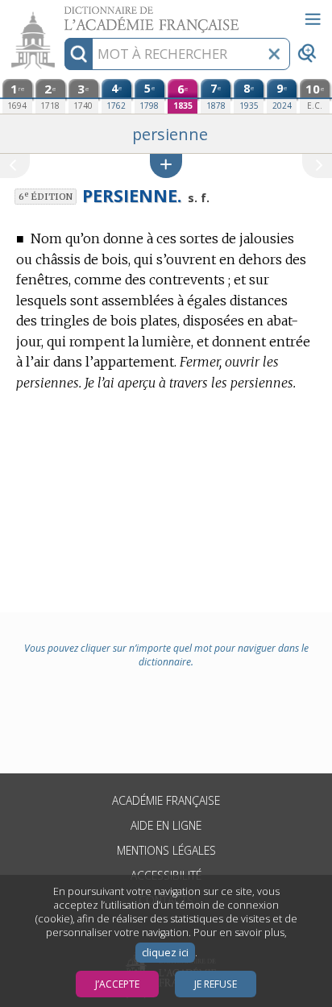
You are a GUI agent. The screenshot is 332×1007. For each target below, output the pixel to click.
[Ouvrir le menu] (312, 19)
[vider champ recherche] (274, 54)
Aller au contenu (62, 14)
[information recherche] (78, 54)
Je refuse (215, 984)
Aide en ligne (166, 825)
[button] (166, 165)
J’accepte (117, 984)
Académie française (166, 800)
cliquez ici (165, 952)
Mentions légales (166, 850)
